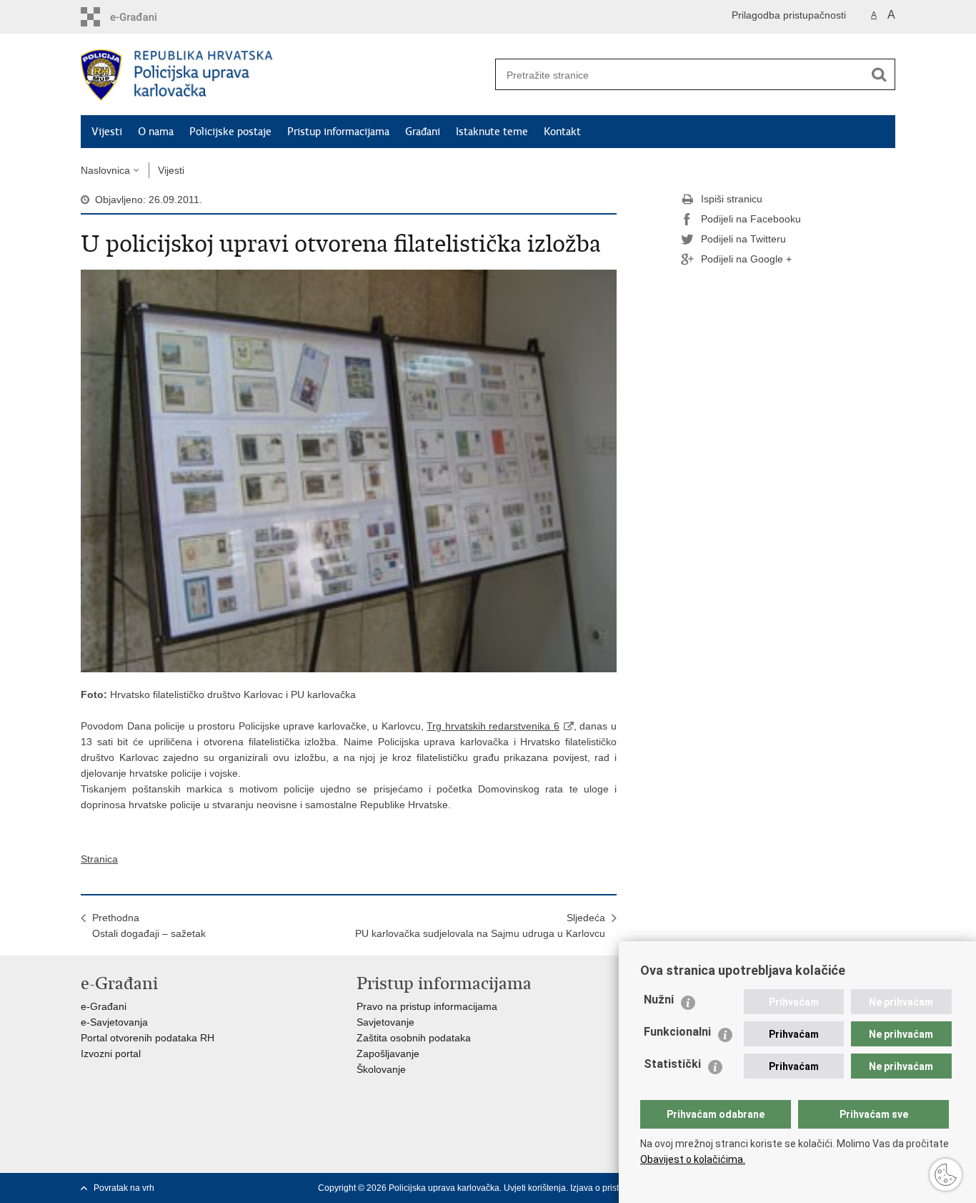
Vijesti (106, 131)
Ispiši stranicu (731, 199)
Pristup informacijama (338, 131)
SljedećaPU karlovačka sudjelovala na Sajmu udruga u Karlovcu (480, 925)
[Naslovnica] (284, 75)
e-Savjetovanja (114, 1022)
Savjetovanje (385, 1022)
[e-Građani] (142, 16)
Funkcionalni (677, 1031)
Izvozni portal (111, 1053)
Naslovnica (105, 170)
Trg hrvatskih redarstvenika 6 (493, 726)
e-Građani (103, 1006)
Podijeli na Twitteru (743, 239)
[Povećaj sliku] (349, 470)
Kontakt (562, 131)
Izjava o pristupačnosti (613, 1188)
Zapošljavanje (388, 1053)
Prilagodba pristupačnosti (789, 15)
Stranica (99, 859)
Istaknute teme (492, 131)
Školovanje (381, 1069)
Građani (422, 131)
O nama (156, 131)
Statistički (672, 1064)
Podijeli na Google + (746, 259)
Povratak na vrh (124, 1188)
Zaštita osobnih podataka (414, 1038)
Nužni (659, 999)
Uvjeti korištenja (535, 1188)
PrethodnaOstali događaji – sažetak (149, 925)
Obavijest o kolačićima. (692, 1159)
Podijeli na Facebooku (751, 219)
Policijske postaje (230, 131)
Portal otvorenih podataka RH (147, 1038)
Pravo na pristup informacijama (427, 1006)
